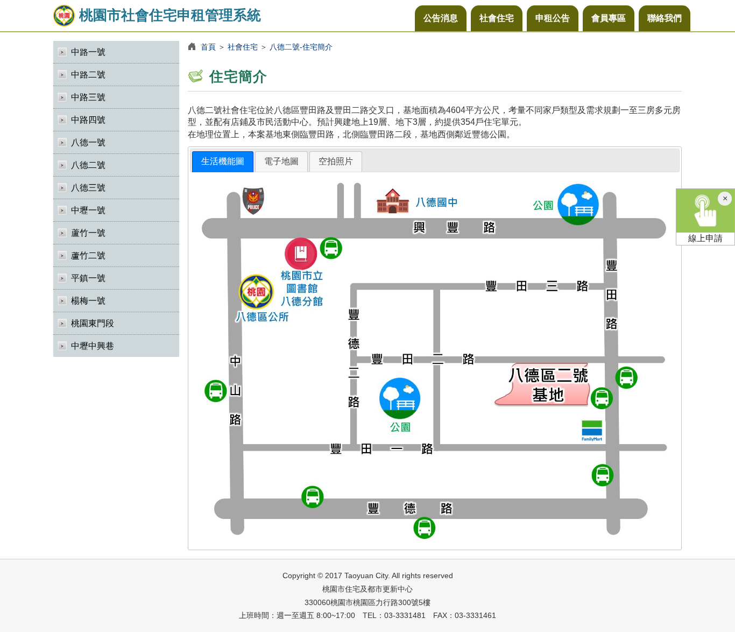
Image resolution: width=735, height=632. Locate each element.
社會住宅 (496, 18)
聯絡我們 (664, 18)
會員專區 (608, 18)
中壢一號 (88, 210)
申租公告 (552, 18)
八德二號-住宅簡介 (301, 47)
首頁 (208, 47)
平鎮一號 (88, 278)
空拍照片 (336, 161)
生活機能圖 (222, 161)
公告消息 (440, 18)
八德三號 (88, 187)
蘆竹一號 (88, 232)
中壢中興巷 (92, 345)
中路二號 (88, 74)
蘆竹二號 (88, 255)
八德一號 (88, 142)
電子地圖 (281, 161)
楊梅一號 (88, 300)
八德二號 (88, 165)
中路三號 (88, 97)
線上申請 (705, 238)
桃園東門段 (92, 323)
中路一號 (88, 52)
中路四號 (88, 119)
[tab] (222, 161)
